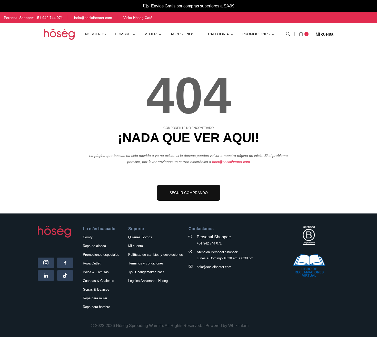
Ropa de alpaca (94, 246)
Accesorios (183, 34)
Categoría (219, 34)
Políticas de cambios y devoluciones (155, 255)
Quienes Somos (140, 237)
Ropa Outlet (92, 263)
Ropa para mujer (95, 298)
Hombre (123, 34)
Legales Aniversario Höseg (148, 281)
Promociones (256, 34)
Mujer (151, 34)
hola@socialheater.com (93, 18)
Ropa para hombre (96, 307)
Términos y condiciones (146, 263)
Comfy (88, 237)
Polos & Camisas (96, 272)
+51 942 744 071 (49, 18)
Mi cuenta (324, 34)
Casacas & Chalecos (98, 281)
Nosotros (95, 34)
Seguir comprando (189, 193)
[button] (288, 34)
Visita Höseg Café (137, 18)
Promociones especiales (101, 255)
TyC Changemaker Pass (146, 272)
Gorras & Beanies (96, 289)
